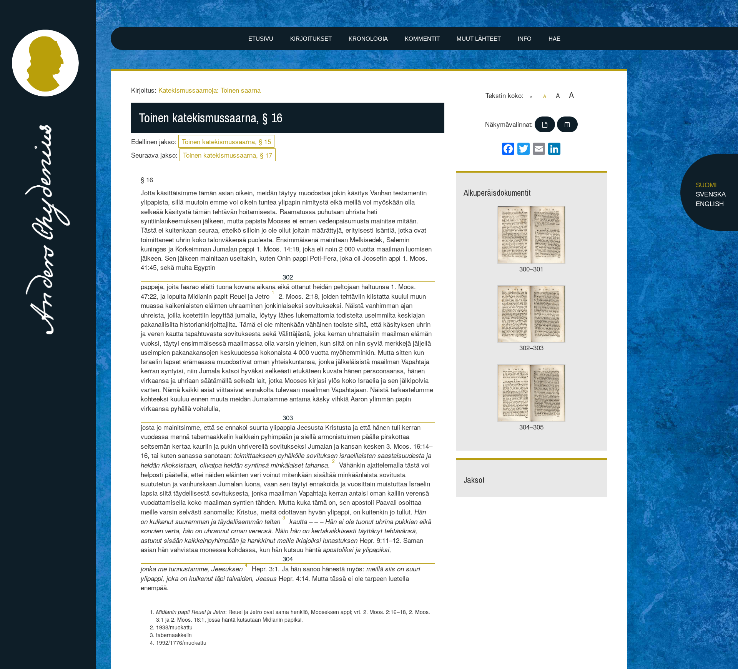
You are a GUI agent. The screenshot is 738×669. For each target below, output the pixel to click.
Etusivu (260, 38)
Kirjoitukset (311, 38)
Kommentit (422, 38)
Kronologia (368, 38)
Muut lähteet (479, 38)
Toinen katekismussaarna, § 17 (227, 155)
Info (525, 38)
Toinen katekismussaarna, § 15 (226, 141)
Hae (554, 38)
